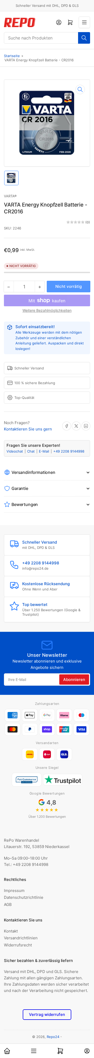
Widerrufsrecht (18, 944)
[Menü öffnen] (84, 22)
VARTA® (10, 196)
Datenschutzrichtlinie (23, 897)
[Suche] (84, 37)
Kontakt (11, 931)
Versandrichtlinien (21, 937)
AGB (8, 904)
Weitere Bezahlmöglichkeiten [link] (47, 310)
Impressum (14, 890)
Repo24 (53, 1037)
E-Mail (44, 451)
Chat (31, 451)
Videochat (15, 451)
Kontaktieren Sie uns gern (28, 429)
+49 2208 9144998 (68, 451)
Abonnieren (74, 679)
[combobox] (47, 38)
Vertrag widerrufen (47, 1014)
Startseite (12, 56)
